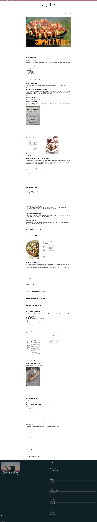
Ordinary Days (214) (53, 488)
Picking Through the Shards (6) (54, 490)
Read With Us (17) (52, 494)
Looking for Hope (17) (53, 483)
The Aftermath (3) (52, 510)
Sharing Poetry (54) (52, 501)
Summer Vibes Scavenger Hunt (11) (55, 505)
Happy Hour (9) (52, 481)
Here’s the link (57, 426)
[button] (57, 9)
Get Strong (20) (52, 479)
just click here (41, 215)
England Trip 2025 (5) (53, 477)
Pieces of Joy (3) (52, 492)
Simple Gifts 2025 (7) (53, 503)
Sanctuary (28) (52, 499)
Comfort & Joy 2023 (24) (53, 468)
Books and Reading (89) (53, 466)
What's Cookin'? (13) (53, 512)
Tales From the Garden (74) (54, 508)
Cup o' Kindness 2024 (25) (54, 470)
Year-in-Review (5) (52, 514)
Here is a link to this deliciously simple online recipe (33, 99)
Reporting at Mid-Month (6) (54, 497)
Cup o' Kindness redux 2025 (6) (54, 472)
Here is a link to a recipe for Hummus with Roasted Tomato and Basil (55, 92)
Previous (67, 13)
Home (2, 517)
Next (70, 13)
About (2, 519)
